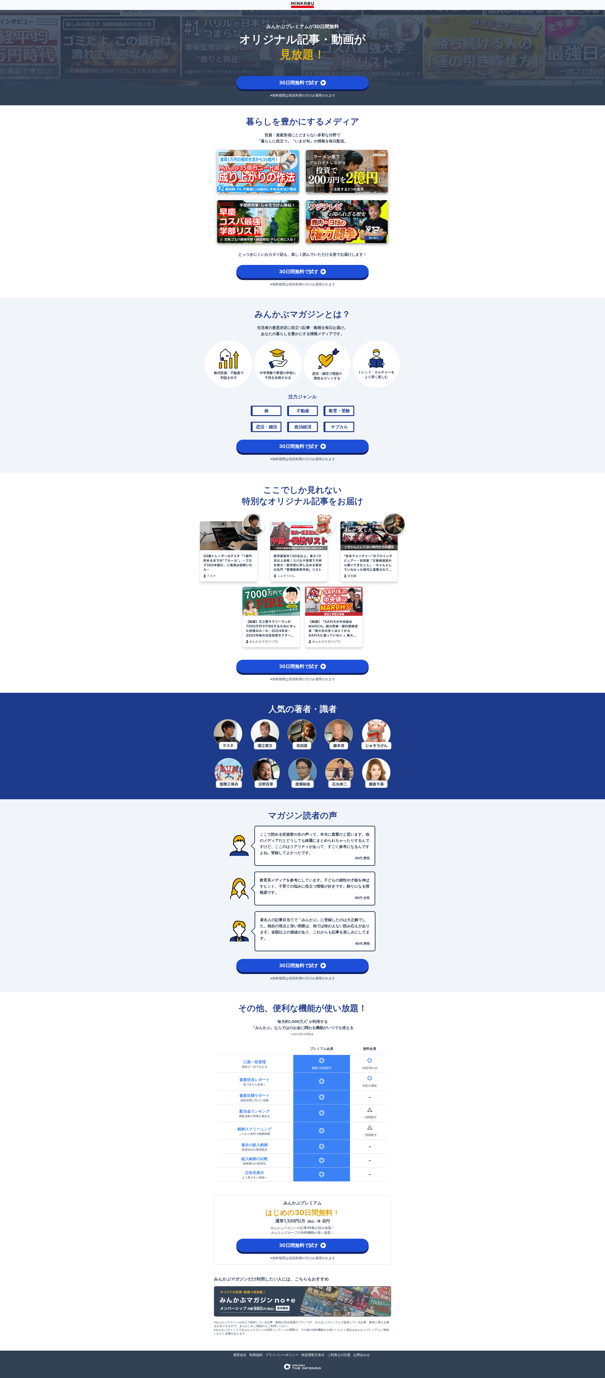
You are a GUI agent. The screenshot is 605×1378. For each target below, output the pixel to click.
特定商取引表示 (312, 1355)
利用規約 (256, 1355)
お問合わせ (361, 1355)
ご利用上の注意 (338, 1355)
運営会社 (239, 1355)
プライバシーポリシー (281, 1355)
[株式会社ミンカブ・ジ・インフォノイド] (302, 1367)
